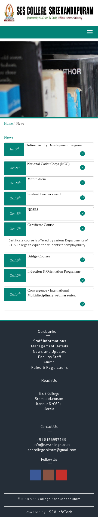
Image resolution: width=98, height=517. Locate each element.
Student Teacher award (35, 196)
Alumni (49, 362)
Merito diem (28, 181)
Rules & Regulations (49, 367)
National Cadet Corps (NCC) (39, 166)
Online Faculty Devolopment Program (46, 147)
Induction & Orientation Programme (45, 273)
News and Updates (49, 351)
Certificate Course (32, 227)
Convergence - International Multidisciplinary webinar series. (43, 293)
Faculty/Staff (49, 357)
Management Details (49, 346)
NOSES (24, 212)
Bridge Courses (30, 258)
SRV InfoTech (60, 512)
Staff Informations (49, 341)
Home (8, 123)
